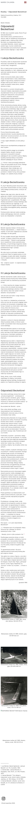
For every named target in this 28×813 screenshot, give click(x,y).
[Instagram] (3, 798)
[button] (25, 2)
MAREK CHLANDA (7, 2)
